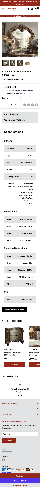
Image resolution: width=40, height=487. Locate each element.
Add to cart (20, 476)
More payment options (20, 485)
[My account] (32, 9)
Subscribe (9, 440)
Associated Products (14, 119)
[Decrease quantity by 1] (12, 98)
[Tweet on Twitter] (32, 104)
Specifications (11, 114)
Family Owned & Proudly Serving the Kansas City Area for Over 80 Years (20, 3)
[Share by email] (36, 104)
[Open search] (28, 9)
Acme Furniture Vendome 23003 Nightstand (12, 354)
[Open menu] (3, 9)
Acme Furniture (8, 80)
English (5, 450)
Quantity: (5, 98)
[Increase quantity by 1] (23, 98)
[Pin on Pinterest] (28, 104)
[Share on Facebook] (24, 104)
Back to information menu (14, 309)
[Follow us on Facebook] (3, 459)
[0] (36, 9)
